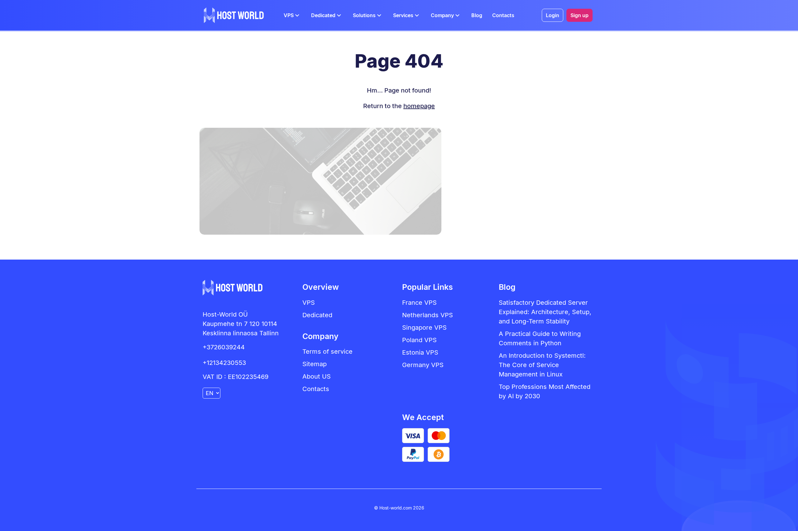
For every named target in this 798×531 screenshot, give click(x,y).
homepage (419, 106)
